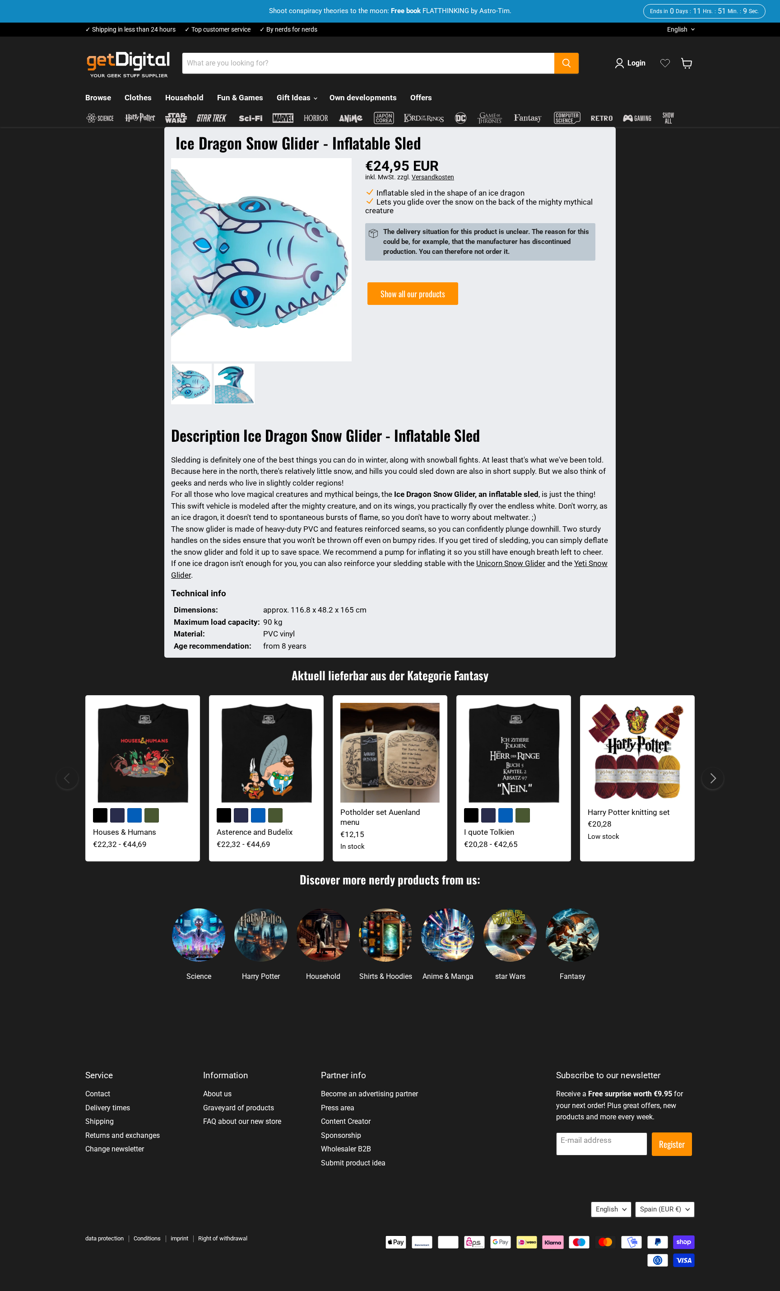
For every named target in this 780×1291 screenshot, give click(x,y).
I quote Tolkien (489, 832)
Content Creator (346, 1121)
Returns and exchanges (122, 1135)
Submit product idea (353, 1163)
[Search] (566, 63)
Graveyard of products (238, 1108)
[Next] (713, 778)
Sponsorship (341, 1135)
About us (217, 1094)
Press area (337, 1108)
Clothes (138, 97)
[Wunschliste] (665, 63)
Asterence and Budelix (254, 832)
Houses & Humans (124, 832)
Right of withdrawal (222, 1238)
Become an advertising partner (369, 1094)
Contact (97, 1094)
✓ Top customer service (218, 29)
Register (672, 1144)
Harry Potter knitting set (629, 812)
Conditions (147, 1238)
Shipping (99, 1121)
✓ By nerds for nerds (288, 29)
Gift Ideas (294, 97)
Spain (660, 1209)
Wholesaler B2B (346, 1149)
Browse (98, 97)
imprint (179, 1238)
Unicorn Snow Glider (510, 563)
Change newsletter (114, 1149)
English (677, 29)
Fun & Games (240, 97)
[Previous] (67, 778)
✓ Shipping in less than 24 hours (130, 29)
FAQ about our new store (242, 1121)
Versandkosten (433, 177)
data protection (104, 1238)
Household (184, 97)
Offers (421, 97)
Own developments (363, 97)
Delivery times (107, 1108)
